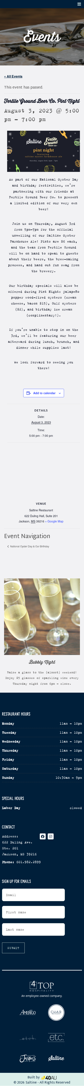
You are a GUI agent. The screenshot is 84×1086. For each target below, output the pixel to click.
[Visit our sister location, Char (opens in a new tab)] (56, 1012)
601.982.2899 (28, 862)
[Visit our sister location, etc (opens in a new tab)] (56, 1037)
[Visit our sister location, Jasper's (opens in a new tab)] (28, 1058)
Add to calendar (44, 393)
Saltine (31, 1083)
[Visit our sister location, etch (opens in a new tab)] (28, 1037)
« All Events (13, 76)
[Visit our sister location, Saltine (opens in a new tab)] (56, 1058)
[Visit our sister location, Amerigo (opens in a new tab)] (28, 1012)
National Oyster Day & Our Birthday (29, 546)
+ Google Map (54, 521)
